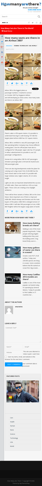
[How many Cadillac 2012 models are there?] (13, 278)
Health (12, 422)
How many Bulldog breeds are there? (31, 224)
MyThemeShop (24, 483)
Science (12, 434)
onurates (9, 46)
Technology (23, 46)
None (12, 430)
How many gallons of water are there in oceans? (31, 250)
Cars (11, 418)
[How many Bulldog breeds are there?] (13, 228)
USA (30, 46)
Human (16, 46)
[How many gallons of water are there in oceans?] (13, 252)
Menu (4, 22)
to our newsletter (34, 11)
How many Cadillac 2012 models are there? (31, 276)
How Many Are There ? (14, 481)
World (34, 46)
